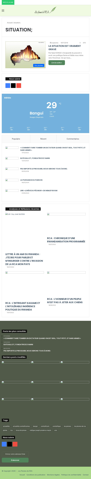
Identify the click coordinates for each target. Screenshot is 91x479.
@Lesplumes (54, 43)
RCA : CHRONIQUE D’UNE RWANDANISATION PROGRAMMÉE (66, 240)
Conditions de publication (36, 475)
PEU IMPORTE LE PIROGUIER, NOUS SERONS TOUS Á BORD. (44, 169)
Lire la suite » (56, 63)
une (55, 430)
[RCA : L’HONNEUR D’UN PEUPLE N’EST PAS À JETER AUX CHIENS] (66, 283)
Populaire (16, 139)
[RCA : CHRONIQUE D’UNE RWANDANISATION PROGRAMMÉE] (66, 224)
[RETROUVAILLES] (45, 389)
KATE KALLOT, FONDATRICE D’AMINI (35, 158)
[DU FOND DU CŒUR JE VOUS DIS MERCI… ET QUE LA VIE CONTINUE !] (16, 389)
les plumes (67, 426)
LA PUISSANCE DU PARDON (31, 180)
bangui (35, 426)
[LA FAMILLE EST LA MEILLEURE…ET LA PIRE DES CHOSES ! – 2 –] (16, 406)
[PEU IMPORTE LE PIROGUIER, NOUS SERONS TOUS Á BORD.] (11, 172)
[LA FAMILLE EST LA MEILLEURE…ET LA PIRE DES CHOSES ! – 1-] (75, 389)
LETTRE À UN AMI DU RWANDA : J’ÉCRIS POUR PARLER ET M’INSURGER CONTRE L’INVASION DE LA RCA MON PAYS (24, 259)
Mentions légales (53, 475)
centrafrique (57, 426)
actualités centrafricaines (21, 426)
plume (5, 430)
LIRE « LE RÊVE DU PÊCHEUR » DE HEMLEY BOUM (38, 190)
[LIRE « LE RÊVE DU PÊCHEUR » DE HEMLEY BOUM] (11, 193)
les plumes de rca (80, 426)
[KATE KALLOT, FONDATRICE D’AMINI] (11, 161)
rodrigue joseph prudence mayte (40, 430)
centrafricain (45, 426)
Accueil (9, 23)
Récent (43, 139)
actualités (6, 426)
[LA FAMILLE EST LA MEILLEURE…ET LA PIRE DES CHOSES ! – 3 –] (45, 406)
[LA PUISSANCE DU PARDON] (11, 183)
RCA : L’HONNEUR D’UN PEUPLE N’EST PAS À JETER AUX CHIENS (65, 300)
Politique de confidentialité (71, 475)
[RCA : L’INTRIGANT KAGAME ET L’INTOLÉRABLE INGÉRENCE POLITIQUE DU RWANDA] (24, 285)
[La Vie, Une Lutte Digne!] (75, 406)
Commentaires (73, 139)
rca (11, 430)
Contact (86, 475)
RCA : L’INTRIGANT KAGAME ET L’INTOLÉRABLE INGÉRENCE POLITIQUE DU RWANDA (22, 306)
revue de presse (21, 430)
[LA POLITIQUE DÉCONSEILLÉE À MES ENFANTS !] (16, 370)
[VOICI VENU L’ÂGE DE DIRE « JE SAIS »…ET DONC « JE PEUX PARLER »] (75, 369)
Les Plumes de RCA (25, 471)
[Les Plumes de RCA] (45, 10)
